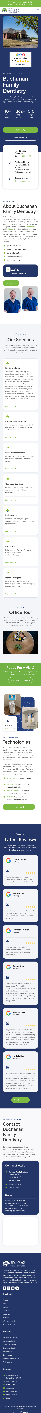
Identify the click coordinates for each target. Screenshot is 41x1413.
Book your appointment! (23, 181)
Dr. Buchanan (30, 227)
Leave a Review (11, 1394)
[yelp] (17, 1288)
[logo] (14, 1261)
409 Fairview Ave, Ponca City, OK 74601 (22, 2)
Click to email (14, 1188)
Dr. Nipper (9, 229)
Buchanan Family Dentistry (20, 1406)
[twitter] (8, 1288)
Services (7, 1331)
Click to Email (10, 1384)
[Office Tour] (20, 642)
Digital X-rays (11, 778)
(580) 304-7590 (15, 4)
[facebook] (4, 1288)
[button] (4, 642)
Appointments (28, 4)
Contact (7, 1369)
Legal (8, 1398)
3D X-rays (10, 784)
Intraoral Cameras (12, 791)
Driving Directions (12, 1391)
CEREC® (9, 797)
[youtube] (12, 1288)
